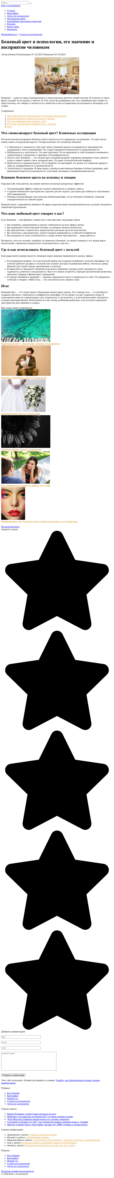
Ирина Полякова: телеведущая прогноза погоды (31, 1114)
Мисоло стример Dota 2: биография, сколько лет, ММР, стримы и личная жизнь (47, 1124)
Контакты (12, 29)
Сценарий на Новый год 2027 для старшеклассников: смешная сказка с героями (47, 1122)
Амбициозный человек (37, 1137)
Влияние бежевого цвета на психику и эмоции (31, 118)
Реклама (11, 24)
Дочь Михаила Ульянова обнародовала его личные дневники (38, 1119)
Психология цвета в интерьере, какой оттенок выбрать (49, 1142)
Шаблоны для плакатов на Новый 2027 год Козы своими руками (40, 1116)
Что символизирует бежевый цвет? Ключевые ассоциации (36, 116)
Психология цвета (16, 18)
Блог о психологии (10, 5)
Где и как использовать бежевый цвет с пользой (31, 124)
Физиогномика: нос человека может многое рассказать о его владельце (39, 521)
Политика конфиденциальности (17, 1171)
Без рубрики (13, 1093)
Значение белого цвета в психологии (20, 414)
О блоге (11, 10)
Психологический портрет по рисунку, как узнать (49, 1145)
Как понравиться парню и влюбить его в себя (25, 485)
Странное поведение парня (43, 1134)
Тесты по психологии (18, 16)
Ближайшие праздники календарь (24, 21)
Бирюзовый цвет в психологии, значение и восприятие (30, 344)
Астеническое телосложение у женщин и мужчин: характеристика (66, 1140)
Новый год (12, 1098)
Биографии (12, 13)
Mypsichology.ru (9, 34)
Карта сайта (13, 26)
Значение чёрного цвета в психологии (21, 449)
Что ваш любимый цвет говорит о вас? (27, 121)
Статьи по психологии (30, 34)
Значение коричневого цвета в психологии (23, 378)
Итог (9, 126)
